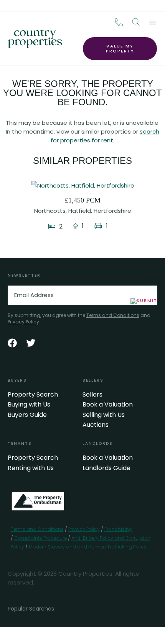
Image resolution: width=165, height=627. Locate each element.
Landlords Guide (106, 468)
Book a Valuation (107, 404)
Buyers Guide (27, 415)
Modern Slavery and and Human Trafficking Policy (88, 547)
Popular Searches (31, 609)
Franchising (118, 529)
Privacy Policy (23, 321)
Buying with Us (29, 404)
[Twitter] (30, 343)
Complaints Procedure (40, 538)
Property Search (33, 394)
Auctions (95, 425)
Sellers (92, 394)
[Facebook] (12, 343)
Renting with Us (31, 468)
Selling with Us (103, 415)
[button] (135, 21)
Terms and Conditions (112, 315)
